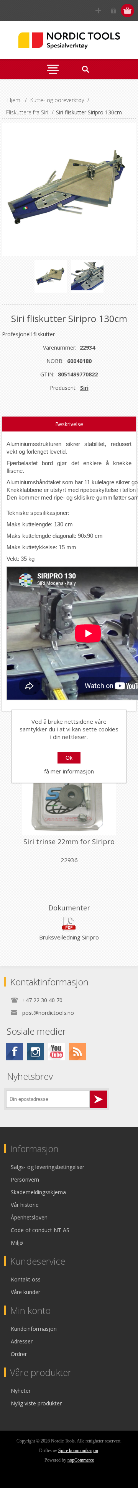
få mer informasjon (69, 771)
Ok (69, 758)
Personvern (25, 1179)
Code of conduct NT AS (40, 1230)
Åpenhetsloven (29, 1217)
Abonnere (98, 1099)
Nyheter (21, 1390)
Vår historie (25, 1204)
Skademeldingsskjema (38, 1192)
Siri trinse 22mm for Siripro (69, 841)
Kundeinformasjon (34, 1328)
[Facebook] (14, 1051)
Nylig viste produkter (36, 1403)
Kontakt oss (26, 1279)
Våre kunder (25, 1292)
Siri (84, 387)
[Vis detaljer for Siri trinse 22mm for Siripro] (69, 790)
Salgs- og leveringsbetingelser (47, 1167)
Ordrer (19, 1354)
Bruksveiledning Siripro (69, 937)
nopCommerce (80, 1460)
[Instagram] (35, 1051)
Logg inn (113, 10)
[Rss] (77, 1051)
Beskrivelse (69, 424)
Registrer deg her (98, 10)
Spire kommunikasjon (78, 1450)
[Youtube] (56, 1051)
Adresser (22, 1341)
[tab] (69, 424)
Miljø (17, 1242)
